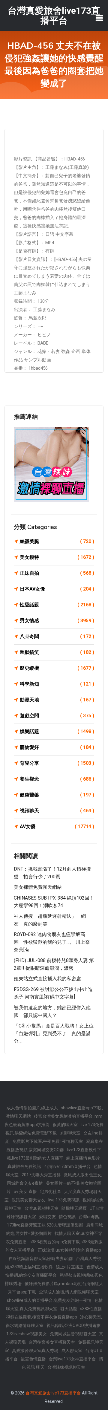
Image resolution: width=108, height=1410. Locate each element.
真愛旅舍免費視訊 (24, 1166)
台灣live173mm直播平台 (67, 1166)
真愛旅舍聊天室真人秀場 (35, 1350)
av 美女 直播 (25, 1191)
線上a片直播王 (69, 1266)
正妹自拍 (57, 573)
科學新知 (57, 684)
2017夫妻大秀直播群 (41, 1174)
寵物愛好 (57, 747)
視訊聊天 (57, 810)
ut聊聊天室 (70, 1133)
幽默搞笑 (57, 652)
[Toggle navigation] (99, 18)
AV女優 (57, 826)
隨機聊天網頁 (74, 1208)
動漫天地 (57, 700)
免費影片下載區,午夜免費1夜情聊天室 (48, 1141)
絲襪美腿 (57, 541)
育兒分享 (57, 763)
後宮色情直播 (33, 1359)
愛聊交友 (47, 1216)
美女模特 (57, 557)
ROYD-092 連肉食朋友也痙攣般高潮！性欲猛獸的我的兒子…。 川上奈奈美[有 (52, 942)
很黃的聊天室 (65, 1124)
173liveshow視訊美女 (26, 1333)
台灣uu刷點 (89, 1216)
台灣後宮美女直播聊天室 (52, 1342)
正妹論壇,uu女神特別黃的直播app (69, 1250)
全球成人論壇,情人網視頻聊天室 (69, 1292)
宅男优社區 (50, 1191)
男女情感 (57, 620)
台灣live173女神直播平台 (72, 1359)
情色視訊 (67, 1216)
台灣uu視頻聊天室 (41, 1208)
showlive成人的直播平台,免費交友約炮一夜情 (49, 1300)
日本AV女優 (57, 589)
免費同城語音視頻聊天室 (73, 1333)
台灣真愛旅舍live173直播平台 (53, 1393)
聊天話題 (68, 1308)
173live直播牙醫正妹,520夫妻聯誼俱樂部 (45, 1225)
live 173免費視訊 (64, 1200)
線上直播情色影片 (83, 1158)
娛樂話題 (57, 731)
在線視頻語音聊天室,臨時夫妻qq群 (40, 1258)
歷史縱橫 (57, 668)
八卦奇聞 (57, 636)
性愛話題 (57, 605)
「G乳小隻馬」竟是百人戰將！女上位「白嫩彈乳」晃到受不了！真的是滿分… (54, 1033)
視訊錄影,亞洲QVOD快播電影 (73, 1325)
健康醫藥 (57, 795)
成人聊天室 (71, 1350)
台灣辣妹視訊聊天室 (66, 1367)
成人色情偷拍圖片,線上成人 (32, 1107)
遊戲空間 (57, 715)
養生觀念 (57, 779)
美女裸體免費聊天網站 (38, 887)
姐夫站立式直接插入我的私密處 (47, 978)
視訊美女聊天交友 (28, 1200)
